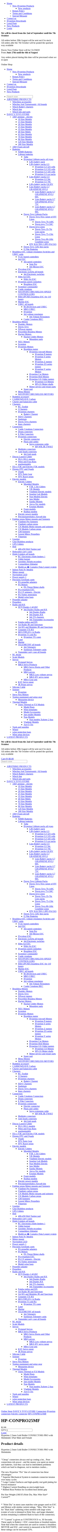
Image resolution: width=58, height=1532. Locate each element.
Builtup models (30, 511)
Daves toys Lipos (37, 227)
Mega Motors (24, 391)
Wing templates (30, 709)
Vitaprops (22, 536)
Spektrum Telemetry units (35, 649)
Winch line (17, 109)
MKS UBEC (29, 309)
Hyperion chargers (26, 411)
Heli (14, 546)
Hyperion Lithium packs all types (38, 159)
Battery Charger (31, 414)
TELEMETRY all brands (29, 644)
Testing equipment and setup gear (27, 697)
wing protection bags (21, 732)
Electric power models (28, 514)
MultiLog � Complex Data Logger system (37, 567)
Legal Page (12, 23)
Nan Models (29, 717)
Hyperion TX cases (32, 637)
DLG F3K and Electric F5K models (28, 466)
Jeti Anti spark (30, 454)
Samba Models (36, 501)
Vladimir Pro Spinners (28, 521)
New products (24, 8)
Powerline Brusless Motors (30, 332)
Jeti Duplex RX (36, 614)
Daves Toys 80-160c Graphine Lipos (44, 240)
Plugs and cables (31, 441)
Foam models (30, 509)
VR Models (34, 489)
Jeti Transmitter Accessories (41, 619)
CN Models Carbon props (29, 529)
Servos (15, 659)
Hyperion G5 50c (43, 179)
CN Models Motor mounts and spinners (35, 526)
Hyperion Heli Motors (39, 377)
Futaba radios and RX (28, 622)
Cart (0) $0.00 (7, 759)
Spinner (15, 689)
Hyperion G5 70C (43, 182)
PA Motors (23, 584)
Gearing (16, 539)
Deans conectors (25, 431)
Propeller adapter (19, 599)
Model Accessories (32, 712)
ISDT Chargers (25, 416)
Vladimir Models (31, 722)
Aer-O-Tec (28, 724)
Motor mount (18, 572)
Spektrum (22, 419)
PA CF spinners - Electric (29, 592)
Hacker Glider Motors (33, 337)
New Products (13, 26)
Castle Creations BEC (33, 319)
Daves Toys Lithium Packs (36, 214)
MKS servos (29, 672)
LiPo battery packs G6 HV (41, 184)
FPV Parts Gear (25, 474)
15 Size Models (25, 122)
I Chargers (22, 409)
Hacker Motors (24, 334)
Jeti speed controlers (33, 262)
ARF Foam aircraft (20, 147)
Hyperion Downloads (16, 21)
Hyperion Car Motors (38, 374)
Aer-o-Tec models (37, 504)
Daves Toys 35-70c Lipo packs (43, 230)
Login (9, 28)
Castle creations (25, 289)
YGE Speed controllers (28, 257)
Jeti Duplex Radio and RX (35, 609)
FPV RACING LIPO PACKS (42, 244)
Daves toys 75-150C (44, 224)
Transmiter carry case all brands (32, 652)
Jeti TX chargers (36, 617)
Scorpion (22, 344)
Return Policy (18, 11)
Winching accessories (21, 102)
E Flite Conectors (26, 434)
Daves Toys (23, 327)
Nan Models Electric (38, 496)
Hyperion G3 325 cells (45, 167)
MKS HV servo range (39, 677)
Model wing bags (26, 597)
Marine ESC (23, 302)
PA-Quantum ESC (26, 589)
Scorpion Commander (28, 287)
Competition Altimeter (28, 564)
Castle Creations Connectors (30, 429)
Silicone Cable (18, 687)
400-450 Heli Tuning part (29, 549)
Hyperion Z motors (43, 362)
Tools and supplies (20, 727)
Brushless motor (31, 349)
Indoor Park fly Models (22, 569)
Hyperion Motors (25, 347)
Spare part (28, 389)
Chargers (16, 404)
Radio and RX (18, 604)
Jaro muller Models (32, 714)
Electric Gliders (25, 481)
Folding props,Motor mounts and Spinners (31, 519)
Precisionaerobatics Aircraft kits (32, 516)
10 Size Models (25, 119)
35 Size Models (25, 129)
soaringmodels (24, 464)
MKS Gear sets (30, 679)
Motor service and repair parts (42, 386)
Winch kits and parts (21, 112)
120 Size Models (25, 142)
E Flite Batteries (31, 249)
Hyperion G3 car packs (45, 174)
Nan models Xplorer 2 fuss (41, 719)
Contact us (11, 18)
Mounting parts (36, 339)
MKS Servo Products (27, 664)
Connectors (17, 426)
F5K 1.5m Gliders (37, 486)
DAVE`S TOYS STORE (18, 114)
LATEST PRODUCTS (17, 737)
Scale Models (18, 657)
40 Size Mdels (24, 132)
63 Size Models (25, 134)
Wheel (15, 729)
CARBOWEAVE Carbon (24, 399)
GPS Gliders (18, 544)
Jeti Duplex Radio (37, 612)
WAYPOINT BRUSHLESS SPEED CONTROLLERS (34, 293)
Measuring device (26, 699)
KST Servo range (26, 682)
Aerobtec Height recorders (30, 561)
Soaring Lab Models (38, 494)
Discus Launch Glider (22, 456)
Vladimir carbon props (28, 524)
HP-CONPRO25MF (37, 1414)
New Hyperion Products (23, 6)
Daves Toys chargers (27, 421)
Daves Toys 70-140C (44, 222)
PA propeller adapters (27, 582)
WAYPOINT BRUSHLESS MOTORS (36, 394)
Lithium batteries (25, 154)
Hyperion (28, 312)
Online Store (6, 1411)
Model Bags (29, 707)
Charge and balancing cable (24, 401)
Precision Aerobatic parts (23, 579)
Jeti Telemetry (30, 647)
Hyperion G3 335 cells (45, 169)
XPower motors (25, 329)
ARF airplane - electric (22, 117)
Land (20, 639)
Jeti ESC (22, 259)
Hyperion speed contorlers (29, 282)
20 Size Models (25, 124)
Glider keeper (24, 559)
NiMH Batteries (25, 152)
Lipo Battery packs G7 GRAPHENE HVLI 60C (45, 194)
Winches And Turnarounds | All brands (29, 104)
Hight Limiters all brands (23, 554)
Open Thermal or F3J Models (31, 704)
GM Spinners (24, 531)
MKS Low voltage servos (40, 674)
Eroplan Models (36, 506)
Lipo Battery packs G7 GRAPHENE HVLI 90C (45, 209)
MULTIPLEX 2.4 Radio (29, 632)
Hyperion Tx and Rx (27, 634)
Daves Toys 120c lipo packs (36, 247)
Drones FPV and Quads (23, 469)
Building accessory (20, 396)
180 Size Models (25, 144)
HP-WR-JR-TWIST (44, 446)
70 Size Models (25, 137)
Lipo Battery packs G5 (39, 177)
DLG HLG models (26, 459)
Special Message (19, 16)
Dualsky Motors (25, 324)
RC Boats (16, 654)
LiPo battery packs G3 (39, 164)
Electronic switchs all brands (30, 272)
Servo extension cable (39, 444)
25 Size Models (25, 127)
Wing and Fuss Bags (27, 461)
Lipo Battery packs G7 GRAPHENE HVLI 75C (45, 201)
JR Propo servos (25, 684)
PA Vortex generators (27, 594)
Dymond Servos (25, 662)
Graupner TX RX (26, 629)
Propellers (16, 602)
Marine (21, 642)
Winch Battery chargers (22, 107)
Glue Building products (22, 541)
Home (9, 3)
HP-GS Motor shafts (44, 384)
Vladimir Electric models (40, 491)
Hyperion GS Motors (44, 382)
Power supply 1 (19, 577)
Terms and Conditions (22, 13)
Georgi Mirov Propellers (29, 534)
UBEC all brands (25, 304)
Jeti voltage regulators (33, 314)
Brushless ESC (30, 284)
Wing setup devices (21, 734)
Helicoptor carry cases (22, 551)
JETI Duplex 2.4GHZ (28, 607)
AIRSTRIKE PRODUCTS (19, 99)
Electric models (19, 479)
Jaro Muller (34, 499)
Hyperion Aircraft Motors (40, 352)
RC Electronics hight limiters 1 (31, 556)
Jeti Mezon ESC (36, 267)
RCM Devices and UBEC (35, 307)
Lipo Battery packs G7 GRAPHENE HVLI (39, 188)
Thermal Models (19, 702)
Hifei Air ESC (24, 277)
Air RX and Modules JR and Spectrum (35, 627)
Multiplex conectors (27, 449)
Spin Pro (33, 264)
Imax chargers (24, 424)
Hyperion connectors (27, 436)
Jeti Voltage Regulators (39, 317)
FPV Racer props (26, 476)
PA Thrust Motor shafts (34, 587)
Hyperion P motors (43, 354)
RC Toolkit (23, 406)
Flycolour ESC (24, 269)
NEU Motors (24, 342)
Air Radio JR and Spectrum (30, 624)
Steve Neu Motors (20, 694)
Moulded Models (31, 484)
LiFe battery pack (37, 162)
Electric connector (32, 439)
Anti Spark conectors (27, 451)
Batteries (16, 149)
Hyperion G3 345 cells (45, 172)
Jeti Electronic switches (34, 274)
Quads (21, 471)
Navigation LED (19, 574)
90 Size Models (25, 139)
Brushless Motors (20, 322)
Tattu (26, 157)
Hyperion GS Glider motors (41, 379)
